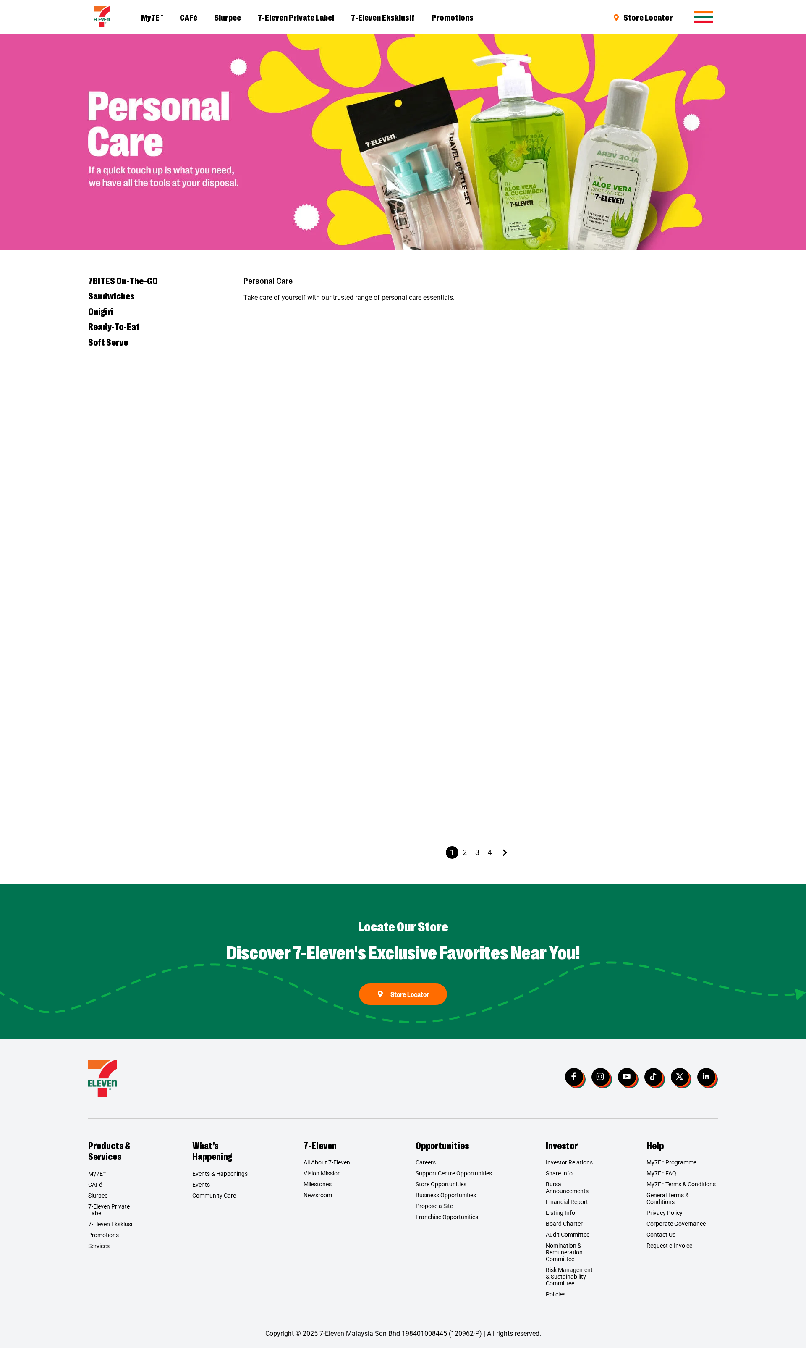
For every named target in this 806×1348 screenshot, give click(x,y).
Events (201, 1184)
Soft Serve (108, 341)
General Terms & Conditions (667, 1198)
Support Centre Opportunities (454, 1173)
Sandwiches (111, 295)
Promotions (453, 17)
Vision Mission (322, 1173)
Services (99, 1246)
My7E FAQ (661, 1173)
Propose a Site (434, 1206)
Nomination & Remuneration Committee (564, 1252)
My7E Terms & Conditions (681, 1184)
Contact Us (660, 1234)
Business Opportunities (446, 1195)
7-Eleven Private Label (296, 17)
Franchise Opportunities (447, 1217)
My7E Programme (671, 1162)
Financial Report (567, 1202)
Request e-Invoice (669, 1245)
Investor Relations (569, 1162)
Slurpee (227, 17)
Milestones (318, 1184)
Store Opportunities (441, 1184)
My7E (152, 17)
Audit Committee (567, 1234)
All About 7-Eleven (327, 1162)
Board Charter (564, 1223)
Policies (555, 1294)
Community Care (214, 1195)
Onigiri (100, 311)
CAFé (188, 17)
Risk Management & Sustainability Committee (569, 1277)
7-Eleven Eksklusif (383, 17)
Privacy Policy (664, 1212)
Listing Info (560, 1212)
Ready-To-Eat (114, 326)
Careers (426, 1162)
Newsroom (318, 1195)
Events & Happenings (220, 1173)
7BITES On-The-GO (123, 280)
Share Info (559, 1173)
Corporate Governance (676, 1223)
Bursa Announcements (567, 1187)
